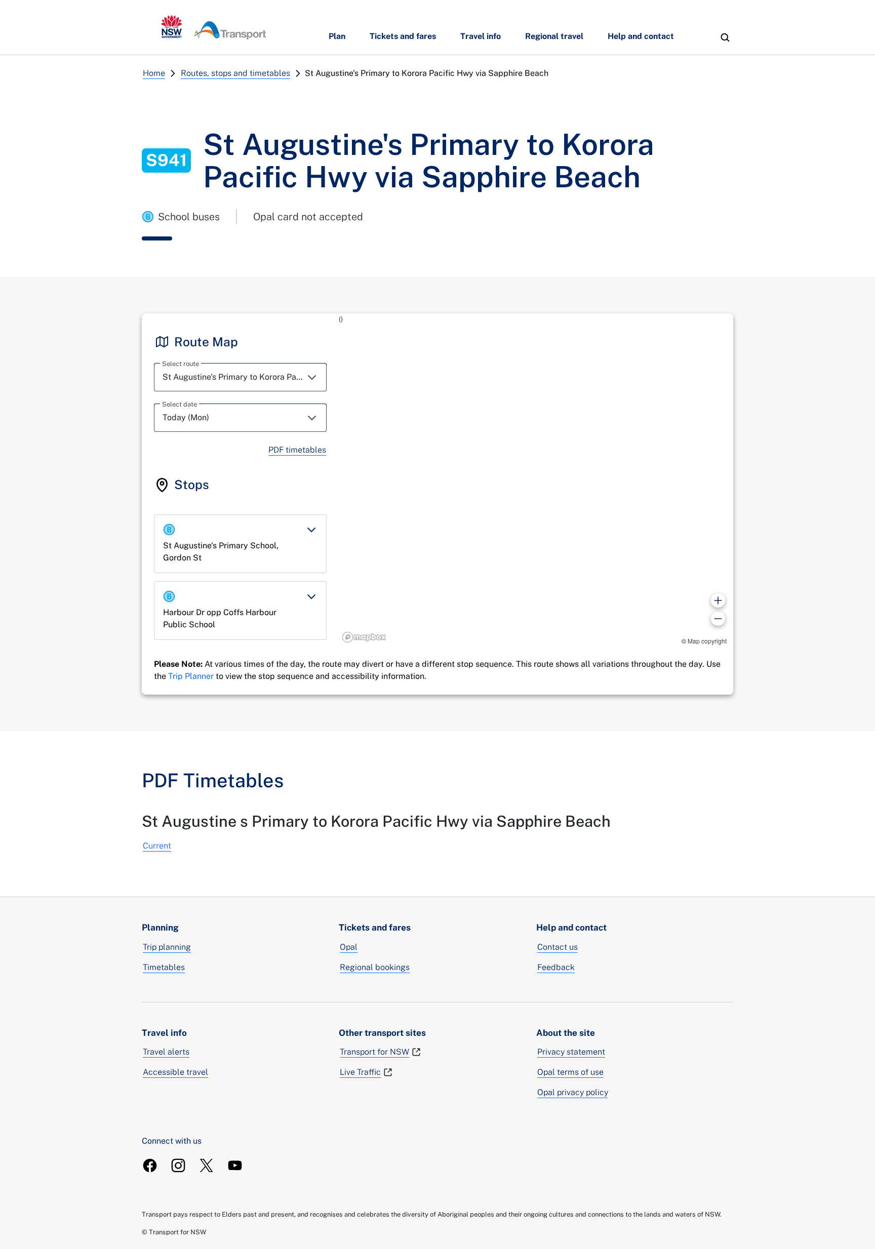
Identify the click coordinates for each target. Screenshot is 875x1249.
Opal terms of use (570, 1072)
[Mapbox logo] (364, 637)
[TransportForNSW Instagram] (178, 1165)
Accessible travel (175, 1072)
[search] (725, 37)
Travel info (480, 36)
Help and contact (641, 36)
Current (157, 846)
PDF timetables (297, 450)
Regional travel (554, 36)
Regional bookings (375, 967)
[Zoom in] (718, 600)
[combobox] (240, 377)
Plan (337, 36)
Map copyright (707, 640)
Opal (348, 947)
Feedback (556, 967)
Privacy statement (571, 1052)
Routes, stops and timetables (235, 73)
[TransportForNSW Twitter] (206, 1165)
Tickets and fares (403, 36)
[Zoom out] (718, 619)
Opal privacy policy (572, 1092)
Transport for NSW (374, 1052)
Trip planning (167, 947)
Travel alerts (166, 1052)
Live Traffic (360, 1072)
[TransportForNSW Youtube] (235, 1165)
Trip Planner (191, 676)
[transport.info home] (214, 27)
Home (154, 73)
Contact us (557, 947)
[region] (536, 479)
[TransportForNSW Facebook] (150, 1165)
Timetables (164, 967)
